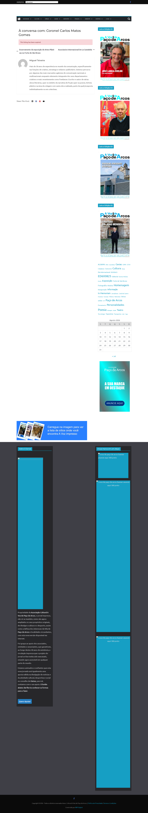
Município (106, 296)
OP (104, 301)
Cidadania (101, 269)
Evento (99, 281)
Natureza (117, 296)
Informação (112, 289)
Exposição (107, 280)
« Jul (114, 356)
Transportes (117, 314)
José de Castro (123, 293)
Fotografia (102, 285)
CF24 (128, 264)
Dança (123, 269)
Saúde (56, 19)
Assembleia (112, 264)
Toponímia (109, 314)
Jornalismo (114, 293)
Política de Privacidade (95, 803)
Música (111, 296)
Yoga (126, 314)
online (100, 300)
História (110, 285)
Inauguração (102, 289)
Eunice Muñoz (123, 276)
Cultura (37, 19)
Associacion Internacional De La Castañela (75, 49)
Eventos (98, 19)
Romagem (109, 310)
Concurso (108, 269)
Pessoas (77, 19)
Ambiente (87, 19)
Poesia (102, 309)
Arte (107, 264)
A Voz (107, 19)
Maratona (100, 296)
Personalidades (115, 304)
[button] (30, 19)
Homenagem (121, 285)
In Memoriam (104, 293)
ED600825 (104, 276)
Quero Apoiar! (25, 701)
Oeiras (123, 296)
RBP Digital (79, 807)
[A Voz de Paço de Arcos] (19, 18)
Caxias (119, 264)
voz (123, 314)
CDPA (124, 264)
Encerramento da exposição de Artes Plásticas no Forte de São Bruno (36, 51)
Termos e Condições (109, 803)
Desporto (66, 19)
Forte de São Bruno (120, 281)
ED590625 (114, 272)
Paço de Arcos (114, 300)
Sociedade (26, 19)
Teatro (120, 310)
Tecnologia (101, 314)
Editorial (115, 276)
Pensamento (102, 305)
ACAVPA (101, 264)
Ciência (47, 19)
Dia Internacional (104, 272)
